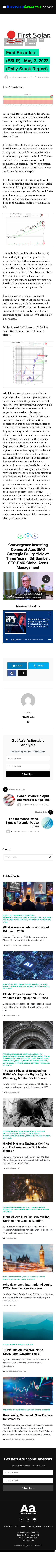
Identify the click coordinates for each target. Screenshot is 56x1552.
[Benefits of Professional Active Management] (31, 639)
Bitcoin (6, 915)
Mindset (21, 1344)
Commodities (28, 1054)
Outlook (32, 40)
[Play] (6, 639)
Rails (49, 917)
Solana (6, 920)
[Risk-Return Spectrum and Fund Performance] (39, 639)
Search (50, 857)
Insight (9, 40)
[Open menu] (49, 613)
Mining (26, 1061)
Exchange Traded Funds (13, 917)
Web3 (5, 922)
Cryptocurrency (27, 915)
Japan (46, 1058)
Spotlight (14, 920)
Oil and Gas (34, 1061)
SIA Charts (28, 717)
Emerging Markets (11, 1056)
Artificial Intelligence (14, 984)
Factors (14, 1131)
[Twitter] (21, 1519)
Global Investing (23, 1058)
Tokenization (44, 920)
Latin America (8, 1061)
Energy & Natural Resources (31, 1056)
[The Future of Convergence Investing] (44, 639)
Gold (25, 1207)
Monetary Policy (10, 1136)
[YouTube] (34, 1519)
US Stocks (30, 44)
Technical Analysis (14, 44)
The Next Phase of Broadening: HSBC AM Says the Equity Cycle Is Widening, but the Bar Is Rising (27, 1074)
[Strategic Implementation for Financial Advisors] (34, 639)
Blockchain (15, 915)
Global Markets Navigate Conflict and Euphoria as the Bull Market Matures (26, 1147)
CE (16, 1526)
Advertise (48, 1526)
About (23, 1526)
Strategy (23, 920)
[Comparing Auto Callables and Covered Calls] (25, 639)
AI (3, 984)
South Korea (8, 1063)
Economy (38, 1054)
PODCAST (8, 1526)
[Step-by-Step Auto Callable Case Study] (28, 639)
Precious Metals (26, 1209)
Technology (33, 920)
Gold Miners (33, 1207)
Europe (47, 1056)
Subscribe (27, 774)
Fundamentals (9, 1058)
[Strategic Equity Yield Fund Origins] (21, 639)
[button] (4, 7)
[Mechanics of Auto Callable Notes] (22, 639)
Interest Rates (25, 1133)
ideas (34, 1058)
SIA (41, 40)
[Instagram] (28, 1519)
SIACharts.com (14, 87)
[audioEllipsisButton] (49, 639)
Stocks (6, 986)
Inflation (7, 1133)
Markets (20, 40)
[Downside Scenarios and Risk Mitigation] (42, 639)
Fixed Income (24, 1131)
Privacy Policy (35, 1526)
